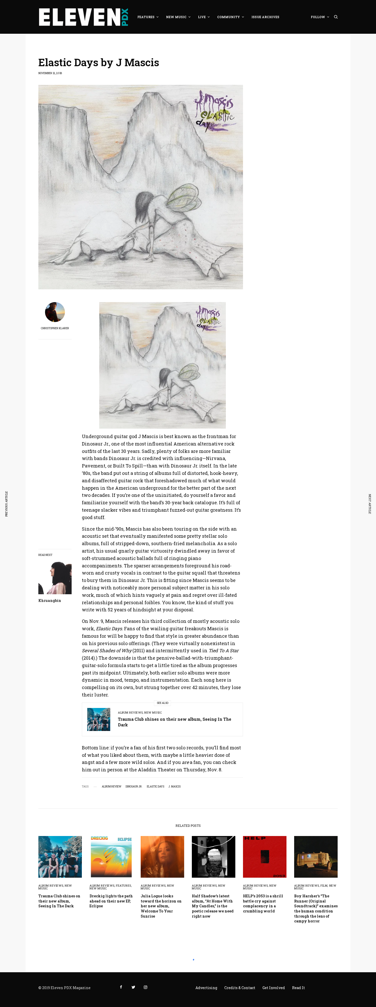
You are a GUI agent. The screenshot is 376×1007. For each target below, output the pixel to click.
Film (323, 885)
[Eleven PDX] (83, 17)
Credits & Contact (239, 987)
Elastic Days (155, 786)
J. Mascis (175, 786)
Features (123, 885)
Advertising (206, 987)
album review (111, 786)
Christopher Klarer (55, 328)
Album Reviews (130, 712)
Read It (298, 987)
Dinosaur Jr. (134, 786)
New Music (153, 712)
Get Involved (273, 987)
